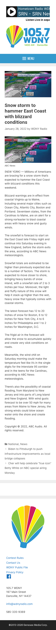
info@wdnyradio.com (19, 603)
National (13, 444)
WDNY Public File (17, 567)
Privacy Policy (14, 572)
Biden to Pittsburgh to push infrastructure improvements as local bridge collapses (27, 453)
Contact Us (13, 562)
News (23, 444)
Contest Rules (15, 557)
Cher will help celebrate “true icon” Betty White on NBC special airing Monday (28, 468)
